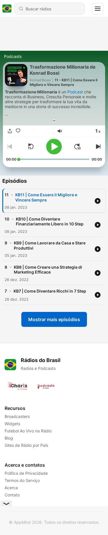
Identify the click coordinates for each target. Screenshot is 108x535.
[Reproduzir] (54, 147)
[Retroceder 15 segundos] (30, 146)
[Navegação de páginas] (97, 8)
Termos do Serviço (22, 480)
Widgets (12, 423)
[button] (60, 131)
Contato (12, 494)
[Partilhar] (10, 131)
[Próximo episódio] (97, 146)
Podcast (75, 91)
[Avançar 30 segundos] (77, 146)
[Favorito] (18, 131)
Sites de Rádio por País (26, 445)
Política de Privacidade (26, 473)
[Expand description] (54, 120)
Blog (9, 438)
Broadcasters (17, 416)
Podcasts (13, 56)
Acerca (11, 487)
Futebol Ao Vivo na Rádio (28, 430)
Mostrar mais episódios (54, 319)
